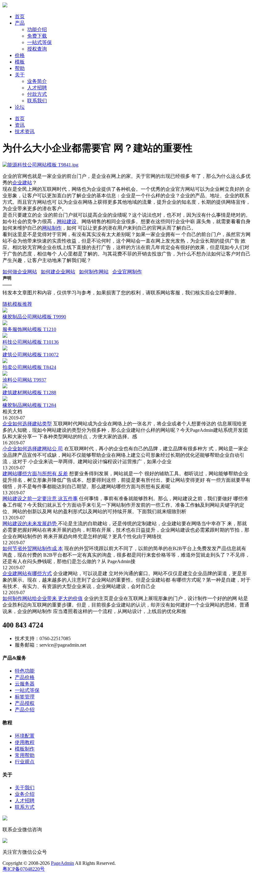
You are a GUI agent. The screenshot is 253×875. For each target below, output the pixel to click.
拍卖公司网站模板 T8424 (29, 367)
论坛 (20, 107)
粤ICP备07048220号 (23, 869)
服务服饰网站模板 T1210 (29, 329)
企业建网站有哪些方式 (27, 573)
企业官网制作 (127, 271)
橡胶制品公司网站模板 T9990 (34, 316)
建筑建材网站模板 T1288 (29, 392)
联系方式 (25, 807)
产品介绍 (25, 709)
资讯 (20, 125)
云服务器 (25, 683)
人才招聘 (37, 87)
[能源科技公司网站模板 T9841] (40, 164)
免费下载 (37, 36)
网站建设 (67, 221)
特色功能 (25, 670)
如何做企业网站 (19, 271)
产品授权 (25, 703)
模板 (20, 61)
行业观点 (25, 761)
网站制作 (52, 228)
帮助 (20, 68)
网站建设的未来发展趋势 (30, 523)
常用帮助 (25, 755)
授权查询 (37, 48)
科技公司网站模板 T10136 (30, 342)
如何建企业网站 (58, 271)
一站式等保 (39, 42)
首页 (20, 16)
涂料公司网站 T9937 (24, 379)
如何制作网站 (94, 271)
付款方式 (37, 94)
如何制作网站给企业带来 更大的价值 (42, 598)
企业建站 (22, 182)
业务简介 (37, 81)
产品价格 (25, 677)
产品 (20, 23)
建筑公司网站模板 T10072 (30, 354)
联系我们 (37, 100)
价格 (20, 55)
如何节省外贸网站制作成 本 (32, 548)
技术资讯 (25, 131)
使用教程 (25, 742)
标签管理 (25, 696)
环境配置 (25, 735)
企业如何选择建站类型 (27, 423)
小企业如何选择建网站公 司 (32, 448)
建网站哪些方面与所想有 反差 (35, 473)
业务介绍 (25, 794)
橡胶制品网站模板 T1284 (29, 405)
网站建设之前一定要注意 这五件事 (40, 498)
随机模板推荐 (17, 304)
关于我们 (25, 787)
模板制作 (25, 748)
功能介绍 (37, 29)
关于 (20, 74)
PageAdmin (62, 863)
